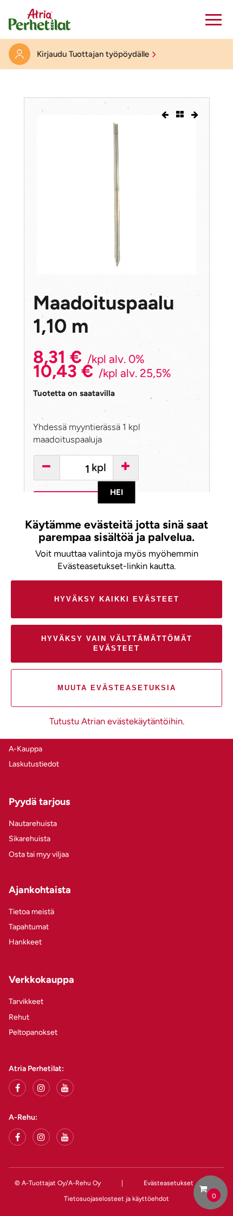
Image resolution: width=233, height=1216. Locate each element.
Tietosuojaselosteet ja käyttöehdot (116, 1198)
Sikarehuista (29, 838)
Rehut (19, 1017)
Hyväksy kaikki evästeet (116, 599)
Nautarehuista (33, 823)
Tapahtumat (29, 926)
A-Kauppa (25, 749)
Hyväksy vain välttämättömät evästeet (116, 643)
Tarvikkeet (26, 1001)
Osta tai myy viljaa (39, 854)
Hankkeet (25, 942)
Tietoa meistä (31, 911)
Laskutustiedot (34, 764)
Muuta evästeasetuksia (116, 688)
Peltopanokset (33, 1032)
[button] (213, 19)
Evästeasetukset (168, 1183)
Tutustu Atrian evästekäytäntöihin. (116, 721)
